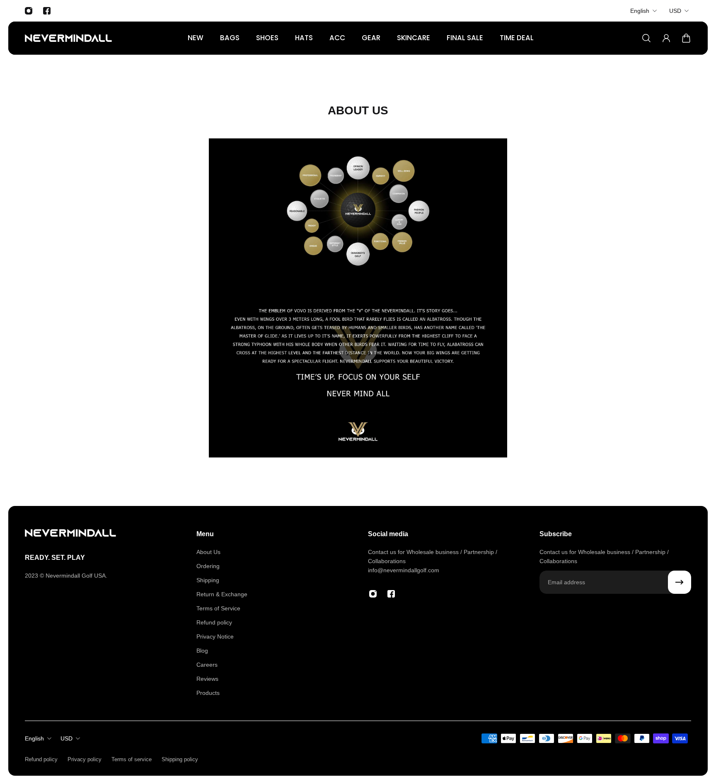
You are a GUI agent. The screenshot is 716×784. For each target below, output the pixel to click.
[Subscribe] (679, 582)
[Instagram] (28, 11)
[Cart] (686, 38)
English (639, 10)
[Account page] (666, 38)
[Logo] (68, 38)
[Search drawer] (646, 38)
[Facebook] (47, 11)
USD (675, 10)
